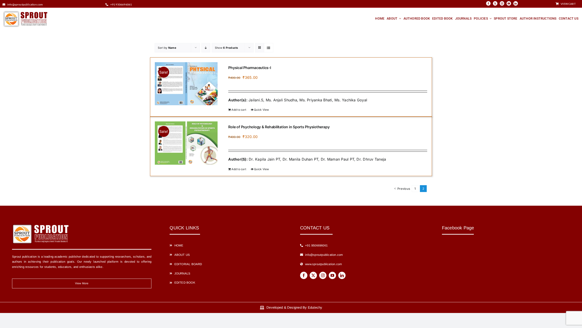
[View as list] (268, 47)
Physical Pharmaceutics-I (249, 67)
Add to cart (238, 109)
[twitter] (495, 3)
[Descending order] (205, 47)
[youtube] (509, 3)
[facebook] (488, 3)
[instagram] (502, 3)
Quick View (261, 109)
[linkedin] (515, 3)
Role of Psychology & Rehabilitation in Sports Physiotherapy (278, 127)
